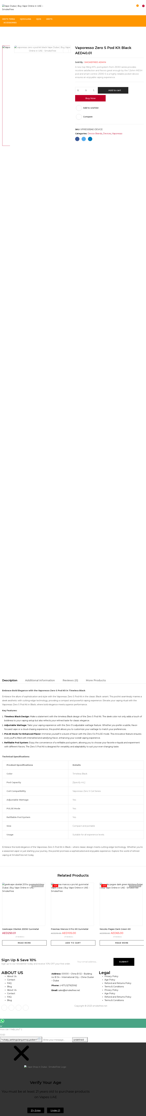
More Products (96, 680)
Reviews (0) (70, 680)
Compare (88, 116)
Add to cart (114, 90)
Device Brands (19, 32)
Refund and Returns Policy (118, 983)
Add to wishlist (91, 108)
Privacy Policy (111, 976)
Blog (9, 986)
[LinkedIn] (90, 139)
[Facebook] (77, 139)
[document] (73, 1079)
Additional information (40, 680)
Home (5, 32)
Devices (107, 133)
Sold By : (79, 62)
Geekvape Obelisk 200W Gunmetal (20, 929)
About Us (11, 976)
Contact (11, 979)
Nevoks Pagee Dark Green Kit (115, 929)
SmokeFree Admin (95, 62)
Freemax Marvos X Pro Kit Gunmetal (69, 929)
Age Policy (110, 979)
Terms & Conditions (114, 986)
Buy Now (90, 98)
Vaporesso (35, 32)
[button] (140, 8)
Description (9, 680)
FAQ (9, 983)
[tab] (9, 680)
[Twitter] (84, 139)
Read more (24, 943)
